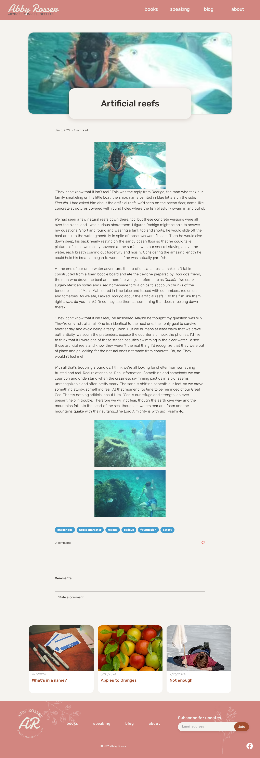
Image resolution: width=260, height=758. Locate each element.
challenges (65, 530)
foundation (148, 530)
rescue (112, 530)
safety (167, 530)
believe (129, 530)
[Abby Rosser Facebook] (249, 746)
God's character (90, 530)
